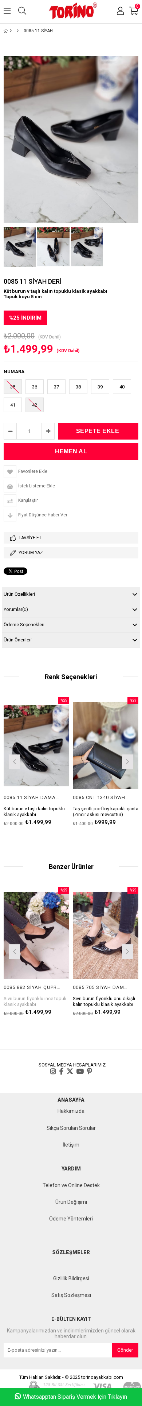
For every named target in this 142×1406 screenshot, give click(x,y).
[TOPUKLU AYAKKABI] (18, 31)
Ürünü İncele (49, 760)
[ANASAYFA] (11, 31)
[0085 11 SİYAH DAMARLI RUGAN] (36, 746)
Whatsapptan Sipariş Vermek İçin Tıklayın (75, 1396)
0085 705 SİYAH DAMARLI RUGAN (101, 987)
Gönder (125, 1350)
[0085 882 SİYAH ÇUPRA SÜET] (36, 936)
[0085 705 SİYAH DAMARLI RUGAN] (105, 936)
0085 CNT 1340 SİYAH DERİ (101, 797)
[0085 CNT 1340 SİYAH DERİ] (105, 746)
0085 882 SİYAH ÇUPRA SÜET (32, 987)
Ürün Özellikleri (19, 594)
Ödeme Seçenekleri (24, 624)
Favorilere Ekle (36, 760)
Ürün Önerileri (18, 639)
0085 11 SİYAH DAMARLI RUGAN (32, 797)
